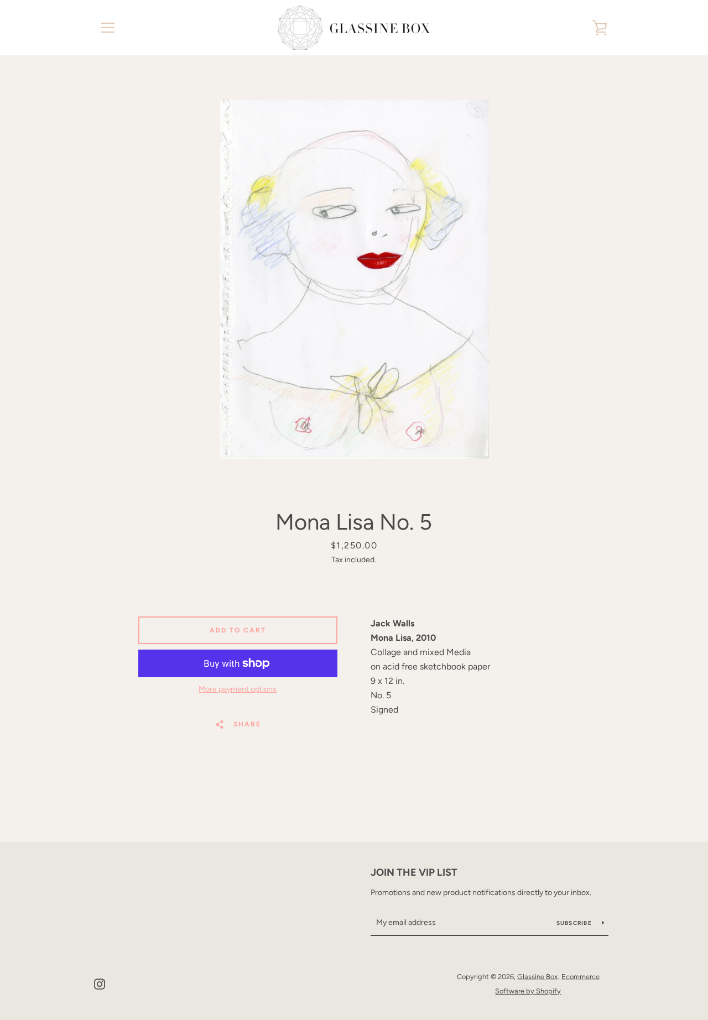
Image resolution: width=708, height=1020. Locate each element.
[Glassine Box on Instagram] (99, 983)
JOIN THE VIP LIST (414, 872)
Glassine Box (537, 976)
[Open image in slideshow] (354, 279)
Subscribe (575, 923)
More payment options (238, 689)
